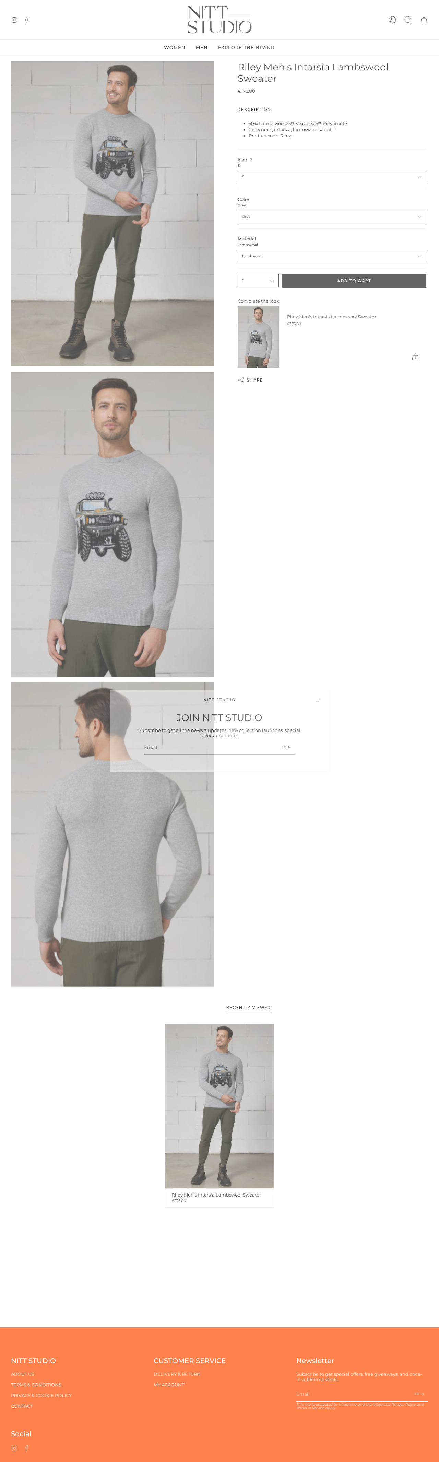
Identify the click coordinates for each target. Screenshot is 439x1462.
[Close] (319, 700)
